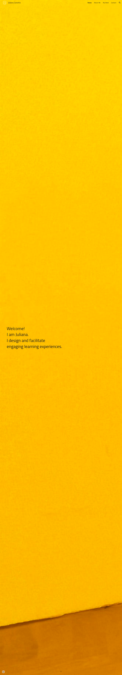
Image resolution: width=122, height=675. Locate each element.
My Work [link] (106, 3)
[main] (42, 337)
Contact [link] (113, 3)
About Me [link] (97, 3)
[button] (119, 2)
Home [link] (90, 3)
